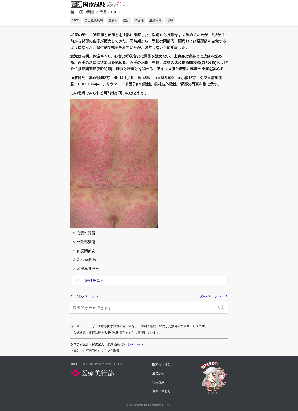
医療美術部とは (163, 364)
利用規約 (158, 382)
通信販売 (158, 373)
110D (74, 364)
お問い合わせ (161, 391)
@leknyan (135, 344)
